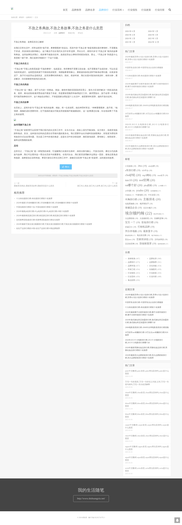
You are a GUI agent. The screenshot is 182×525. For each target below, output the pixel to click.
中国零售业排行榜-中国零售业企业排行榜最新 (144, 302)
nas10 (131, 180)
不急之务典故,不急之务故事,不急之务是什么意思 (65, 28)
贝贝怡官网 (131, 244)
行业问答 (160, 10)
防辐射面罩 (148, 243)
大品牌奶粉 (131, 218)
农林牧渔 (131, 259)
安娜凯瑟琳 (160, 218)
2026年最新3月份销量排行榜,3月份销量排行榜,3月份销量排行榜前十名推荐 (47, 203)
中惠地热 (141, 195)
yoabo (142, 190)
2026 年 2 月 (130, 38)
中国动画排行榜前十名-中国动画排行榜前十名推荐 (37, 207)
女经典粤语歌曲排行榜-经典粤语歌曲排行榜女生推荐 (38, 220)
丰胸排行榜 (133, 199)
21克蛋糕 (130, 166)
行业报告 (132, 10)
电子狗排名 (156, 235)
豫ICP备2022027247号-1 (96, 517)
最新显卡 (150, 231)
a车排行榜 (132, 170)
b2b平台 (147, 170)
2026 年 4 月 (130, 35)
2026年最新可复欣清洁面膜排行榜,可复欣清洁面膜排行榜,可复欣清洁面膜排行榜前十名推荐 (54, 224)
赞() (67, 167)
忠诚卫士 (130, 227)
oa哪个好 (133, 185)
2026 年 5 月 (153, 31)
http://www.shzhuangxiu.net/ (91, 498)
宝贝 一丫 (132, 222)
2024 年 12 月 (153, 42)
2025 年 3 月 (153, 38)
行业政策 (146, 10)
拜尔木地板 (133, 231)
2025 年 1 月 (130, 42)
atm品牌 (153, 166)
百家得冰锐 (144, 239)
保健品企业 (133, 207)
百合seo (130, 239)
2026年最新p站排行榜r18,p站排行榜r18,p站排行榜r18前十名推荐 (42, 211)
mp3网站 (149, 175)
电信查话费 (143, 235)
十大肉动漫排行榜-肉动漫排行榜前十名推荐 (34, 199)
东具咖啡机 (155, 191)
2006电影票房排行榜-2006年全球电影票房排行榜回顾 (147, 327)
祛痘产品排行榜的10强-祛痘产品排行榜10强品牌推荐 (38, 228)
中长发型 (153, 195)
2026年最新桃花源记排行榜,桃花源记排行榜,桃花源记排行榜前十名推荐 (45, 216)
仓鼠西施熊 (131, 204)
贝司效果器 (161, 239)
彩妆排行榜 (149, 222)
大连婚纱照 (146, 218)
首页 (65, 10)
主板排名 (152, 199)
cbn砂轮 (133, 175)
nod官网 (147, 180)
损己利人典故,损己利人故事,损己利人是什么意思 (97, 186)
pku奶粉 (150, 185)
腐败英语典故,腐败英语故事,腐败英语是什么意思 (34, 186)
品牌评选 (131, 266)
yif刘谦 (130, 191)
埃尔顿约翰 (138, 213)
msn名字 (162, 175)
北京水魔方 (149, 208)
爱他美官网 (130, 235)
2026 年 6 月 (130, 31)
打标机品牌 (146, 226)
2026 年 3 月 (153, 35)
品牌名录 (90, 10)
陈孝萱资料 (163, 244)
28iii (142, 166)
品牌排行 (103, 10)
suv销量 (162, 185)
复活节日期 (158, 214)
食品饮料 (131, 280)
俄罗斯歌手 (146, 204)
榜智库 (12, 9)
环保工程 (131, 269)
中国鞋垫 (129, 195)
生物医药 (153, 269)
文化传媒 (153, 266)
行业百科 (117, 10)
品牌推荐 (76, 10)
